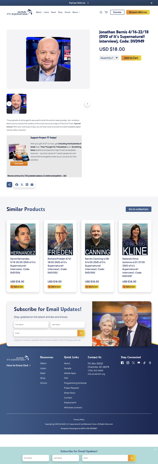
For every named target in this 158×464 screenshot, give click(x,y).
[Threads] (150, 362)
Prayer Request (71, 387)
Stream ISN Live (138, 12)
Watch (39, 12)
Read (53, 12)
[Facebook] (16, 184)
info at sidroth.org (96, 374)
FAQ (66, 378)
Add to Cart (131, 58)
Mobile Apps (70, 373)
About (75, 12)
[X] (21, 184)
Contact (68, 397)
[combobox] (109, 57)
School (67, 12)
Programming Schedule (75, 383)
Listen (46, 12)
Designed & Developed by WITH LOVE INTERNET (79, 428)
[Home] (20, 12)
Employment (70, 402)
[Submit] (81, 333)
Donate (117, 12)
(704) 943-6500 (95, 370)
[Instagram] (127, 362)
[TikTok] (144, 362)
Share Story (69, 392)
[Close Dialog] (155, 449)
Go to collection (138, 209)
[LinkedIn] (27, 184)
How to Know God (17, 365)
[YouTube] (139, 362)
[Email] (32, 184)
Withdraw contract (73, 407)
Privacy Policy (79, 419)
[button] (151, 2)
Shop (60, 12)
